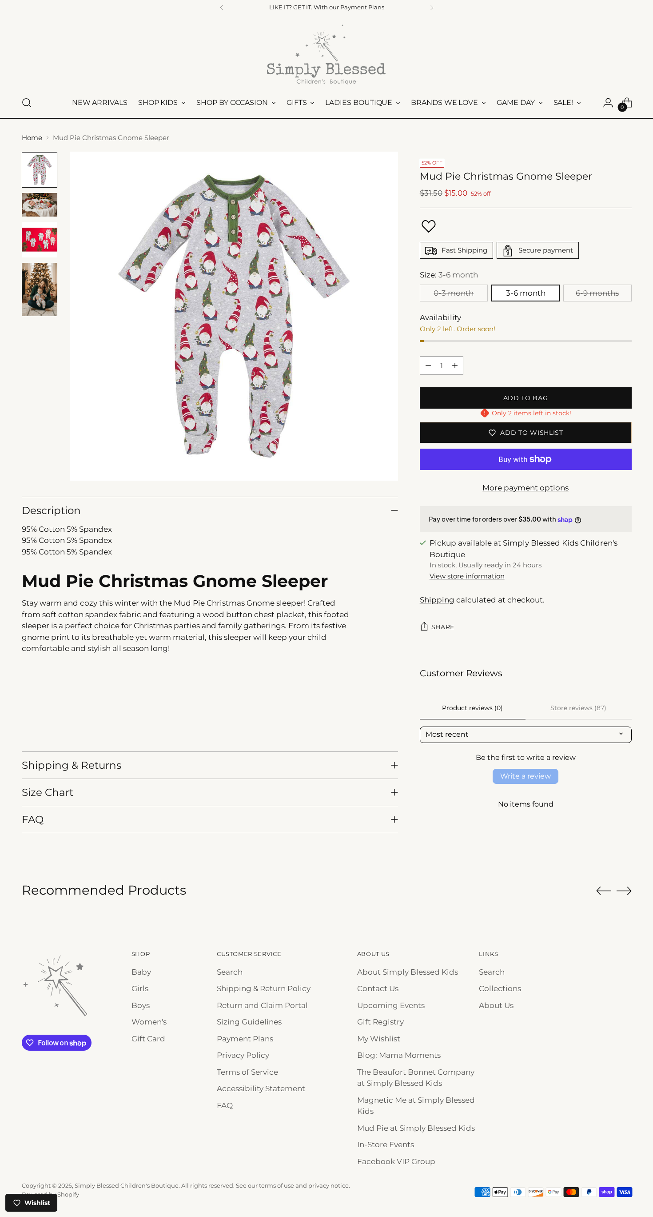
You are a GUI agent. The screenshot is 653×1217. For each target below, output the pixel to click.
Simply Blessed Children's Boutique (127, 1185)
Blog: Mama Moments (399, 1055)
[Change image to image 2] (39, 205)
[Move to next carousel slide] (624, 890)
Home (32, 137)
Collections (500, 988)
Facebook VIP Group (396, 1161)
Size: (449, 275)
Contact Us (377, 988)
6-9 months (597, 293)
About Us (496, 1005)
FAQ (225, 1105)
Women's (149, 1021)
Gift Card (148, 1038)
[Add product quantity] (455, 365)
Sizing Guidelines (249, 1021)
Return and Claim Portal (262, 1005)
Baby (141, 972)
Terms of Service (247, 1072)
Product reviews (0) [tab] (472, 708)
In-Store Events (385, 1144)
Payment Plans (245, 1038)
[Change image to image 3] (39, 239)
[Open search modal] (27, 103)
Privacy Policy (243, 1055)
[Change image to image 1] (39, 170)
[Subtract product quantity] (428, 365)
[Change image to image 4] (39, 289)
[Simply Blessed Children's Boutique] (326, 54)
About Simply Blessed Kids (407, 972)
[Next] (432, 7)
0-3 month (454, 293)
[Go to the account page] (608, 103)
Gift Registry (380, 1021)
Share (443, 627)
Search (230, 972)
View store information (467, 576)
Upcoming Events (391, 1005)
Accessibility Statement (261, 1088)
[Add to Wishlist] (429, 226)
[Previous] (221, 7)
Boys (140, 1005)
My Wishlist (378, 1038)
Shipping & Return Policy (264, 988)
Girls (139, 988)
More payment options (525, 487)
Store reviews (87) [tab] (578, 708)
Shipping (437, 599)
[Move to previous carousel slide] (603, 891)
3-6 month (525, 293)
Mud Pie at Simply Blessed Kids (416, 1128)
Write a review (525, 776)
